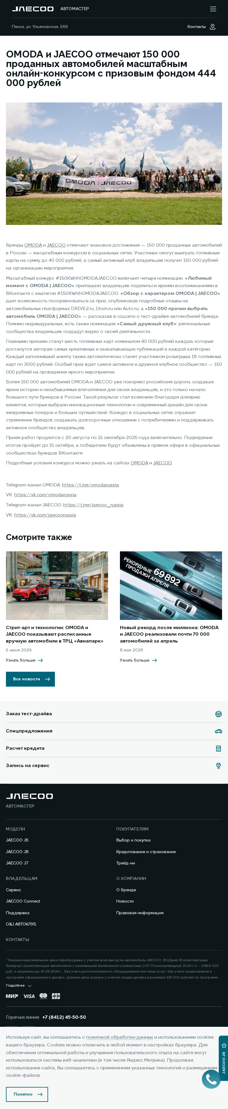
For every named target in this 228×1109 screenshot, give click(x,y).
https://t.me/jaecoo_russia (93, 505)
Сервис (13, 890)
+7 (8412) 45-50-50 (64, 1017)
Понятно (23, 1094)
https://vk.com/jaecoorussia (45, 515)
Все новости (26, 679)
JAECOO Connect (23, 901)
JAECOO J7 (17, 863)
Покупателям (132, 829)
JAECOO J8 (17, 852)
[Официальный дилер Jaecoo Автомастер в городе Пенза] (32, 9)
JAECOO (56, 245)
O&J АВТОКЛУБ (21, 924)
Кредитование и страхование (146, 852)
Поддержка (17, 913)
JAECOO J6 (17, 840)
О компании (131, 879)
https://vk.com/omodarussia (45, 495)
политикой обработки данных (119, 1037)
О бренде (126, 890)
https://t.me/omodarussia (90, 485)
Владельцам (22, 879)
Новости (125, 901)
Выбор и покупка (133, 840)
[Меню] (213, 9)
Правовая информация (140, 913)
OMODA (33, 245)
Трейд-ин (125, 863)
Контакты (17, 940)
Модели (15, 829)
